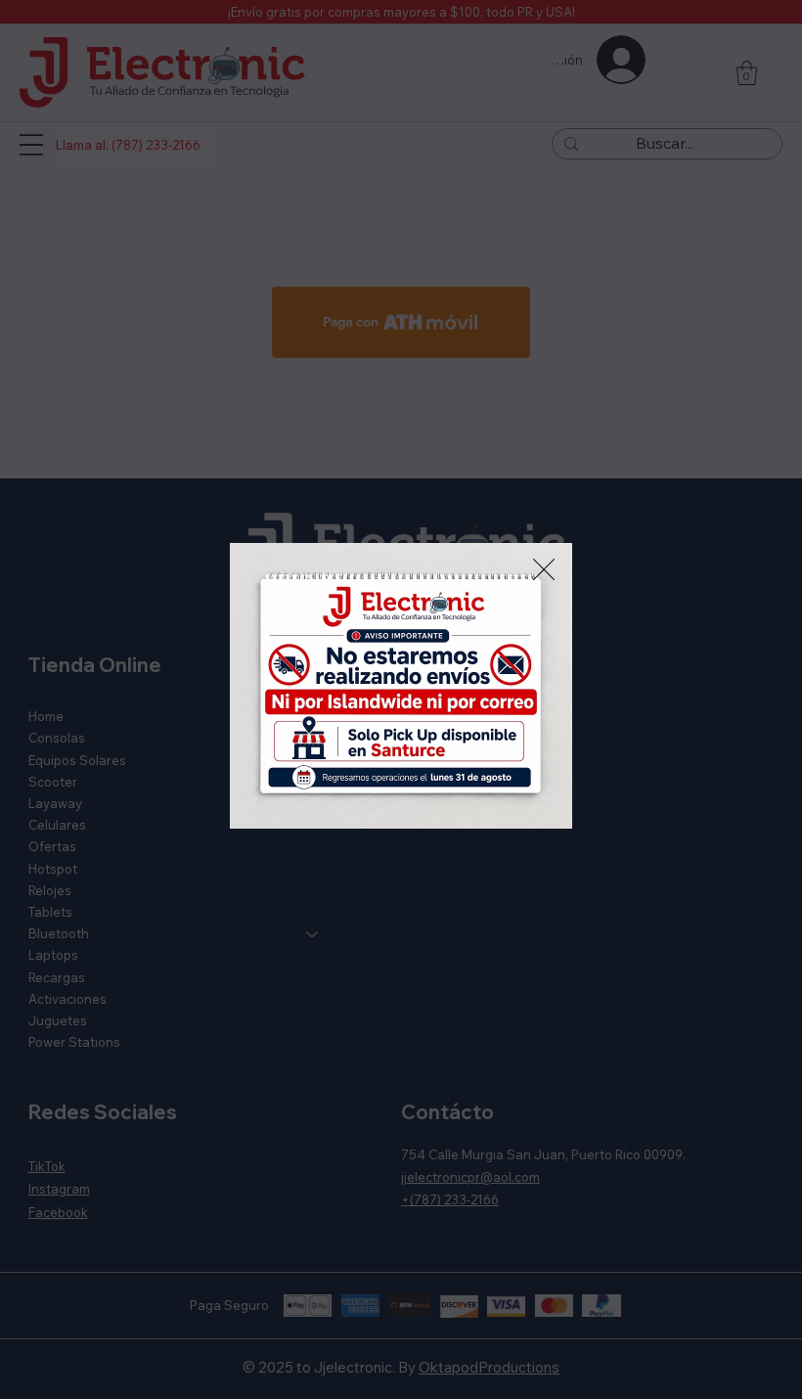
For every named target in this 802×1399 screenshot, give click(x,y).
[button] (544, 570)
